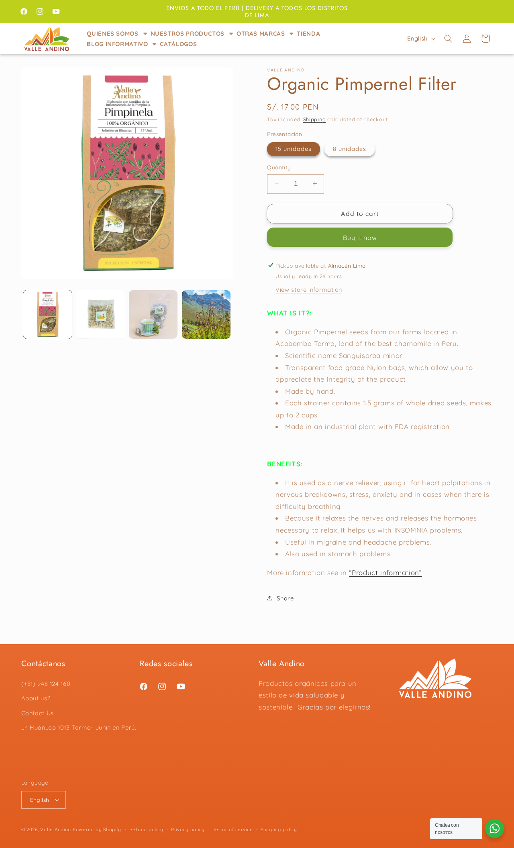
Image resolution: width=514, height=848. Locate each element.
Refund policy (146, 829)
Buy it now (360, 237)
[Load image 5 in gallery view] (206, 314)
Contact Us (37, 712)
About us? (36, 698)
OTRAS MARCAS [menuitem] (261, 33)
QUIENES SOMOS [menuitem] (112, 33)
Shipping (314, 119)
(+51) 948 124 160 (46, 683)
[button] (448, 38)
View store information (308, 289)
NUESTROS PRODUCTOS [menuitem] (187, 33)
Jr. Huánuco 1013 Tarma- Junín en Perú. (79, 727)
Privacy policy (188, 829)
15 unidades (293, 148)
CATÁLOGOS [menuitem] (178, 44)
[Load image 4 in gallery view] (153, 314)
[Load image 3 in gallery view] (100, 314)
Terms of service (233, 829)
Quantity (279, 166)
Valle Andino (55, 829)
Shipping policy (279, 829)
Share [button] (285, 598)
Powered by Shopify (97, 829)
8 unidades (350, 148)
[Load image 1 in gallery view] (47, 314)
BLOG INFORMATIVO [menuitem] (117, 44)
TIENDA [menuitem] (308, 33)
